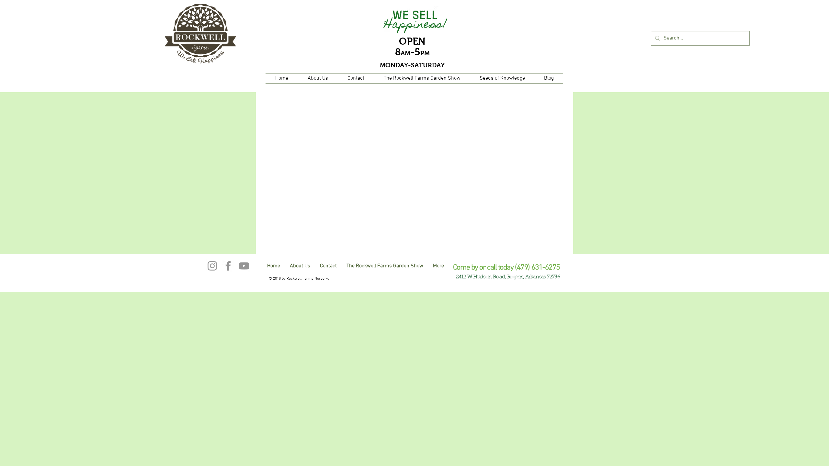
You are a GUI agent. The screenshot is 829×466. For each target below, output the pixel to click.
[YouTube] (244, 266)
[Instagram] (212, 266)
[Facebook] (228, 266)
